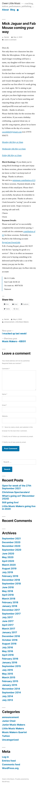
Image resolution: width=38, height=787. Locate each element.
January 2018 (9, 606)
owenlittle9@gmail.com (12, 132)
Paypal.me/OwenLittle (11, 242)
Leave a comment (10, 40)
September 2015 (11, 666)
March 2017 (8, 628)
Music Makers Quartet (14, 732)
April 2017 (8, 625)
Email (4, 405)
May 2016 (7, 651)
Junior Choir (9, 721)
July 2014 (7, 696)
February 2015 (10, 681)
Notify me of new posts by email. (15, 442)
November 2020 (11, 546)
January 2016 (9, 662)
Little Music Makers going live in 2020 (19, 507)
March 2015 (8, 677)
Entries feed (9, 760)
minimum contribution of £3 (24, 180)
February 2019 (10, 576)
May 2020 (7, 557)
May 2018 (7, 591)
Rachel (6, 37)
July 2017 (7, 617)
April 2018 (8, 594)
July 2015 (7, 670)
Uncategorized (10, 739)
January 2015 (9, 685)
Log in (5, 757)
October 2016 (9, 640)
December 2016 (11, 636)
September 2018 (11, 583)
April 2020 (8, 561)
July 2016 (7, 647)
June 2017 (8, 621)
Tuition (6, 736)
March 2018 (8, 598)
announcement (9, 322)
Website (5, 416)
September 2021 (11, 538)
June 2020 (8, 553)
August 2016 (9, 643)
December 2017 (11, 609)
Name (4, 394)
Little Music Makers (22, 322)
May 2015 (7, 673)
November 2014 (11, 688)
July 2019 (7, 572)
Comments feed (11, 764)
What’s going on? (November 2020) (18, 497)
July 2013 (7, 700)
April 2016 (8, 655)
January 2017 (9, 632)
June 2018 (8, 587)
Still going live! (10, 502)
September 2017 (11, 613)
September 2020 (11, 549)
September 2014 (11, 692)
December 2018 (11, 579)
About (5, 9)
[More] (18, 10)
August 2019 (9, 568)
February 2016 (10, 658)
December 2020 (11, 542)
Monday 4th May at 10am (12, 142)
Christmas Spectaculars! (16, 492)
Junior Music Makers (13, 724)
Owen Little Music (11, 3)
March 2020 (9, 564)
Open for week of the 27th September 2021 (16, 487)
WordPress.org (10, 768)
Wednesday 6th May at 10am (14, 149)
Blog (12, 9)
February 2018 (10, 602)
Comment (6, 369)
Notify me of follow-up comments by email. (18, 436)
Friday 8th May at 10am (11, 155)
